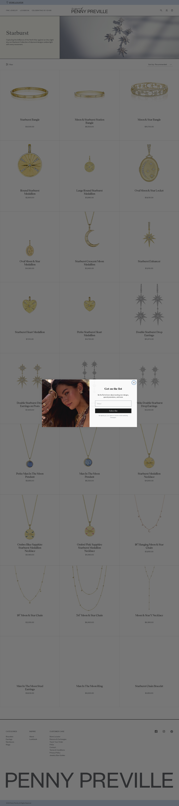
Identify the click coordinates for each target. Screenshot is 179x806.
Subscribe (113, 410)
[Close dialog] (134, 382)
